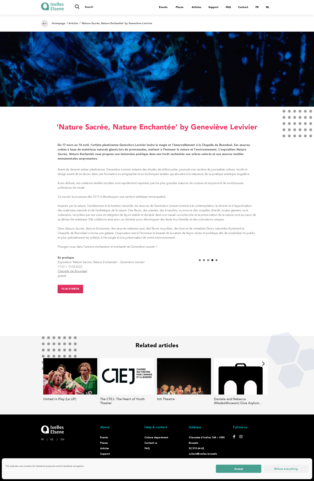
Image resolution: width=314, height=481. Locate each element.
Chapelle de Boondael (72, 271)
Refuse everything (286, 469)
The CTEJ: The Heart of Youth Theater (122, 401)
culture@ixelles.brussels (203, 454)
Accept (238, 469)
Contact (243, 7)
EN (62, 439)
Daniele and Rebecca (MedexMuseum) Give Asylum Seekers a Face (236, 403)
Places (179, 7)
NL (54, 439)
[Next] (263, 364)
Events (163, 7)
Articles (196, 7)
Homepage (58, 23)
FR (44, 439)
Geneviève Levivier (133, 145)
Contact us (150, 443)
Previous (155, 256)
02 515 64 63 (196, 448)
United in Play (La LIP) (59, 399)
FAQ (228, 7)
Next (261, 256)
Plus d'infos (70, 289)
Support (213, 7)
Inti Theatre (166, 399)
